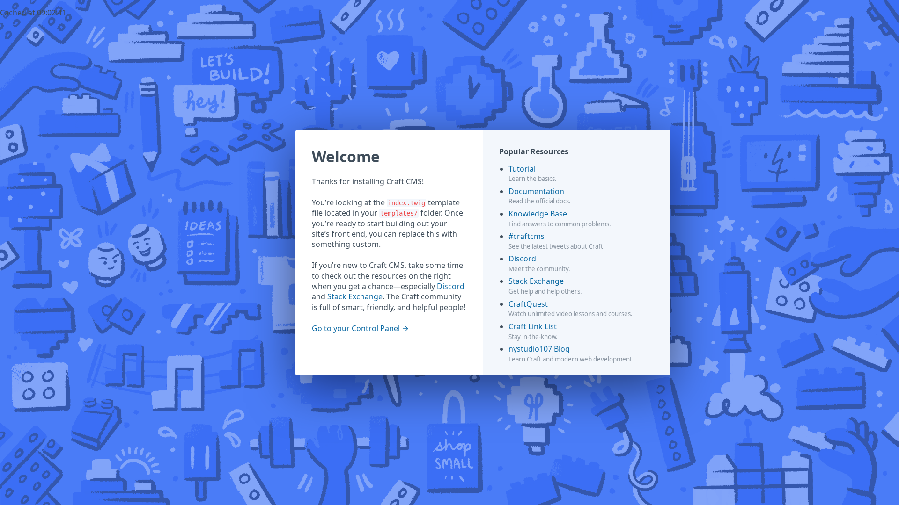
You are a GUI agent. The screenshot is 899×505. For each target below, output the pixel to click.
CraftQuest (528, 304)
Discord (450, 286)
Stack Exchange (355, 296)
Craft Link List (532, 326)
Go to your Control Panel (356, 328)
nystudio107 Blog (539, 349)
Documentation (536, 191)
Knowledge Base (537, 214)
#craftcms (526, 236)
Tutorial (522, 169)
